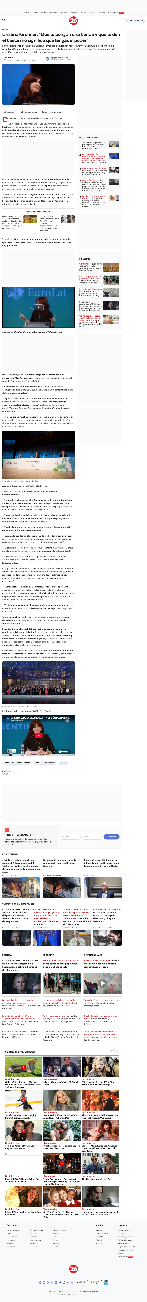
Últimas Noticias (13, 1230)
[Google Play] (96, 1282)
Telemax (99, 1240)
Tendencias (34, 1247)
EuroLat (63, 763)
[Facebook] (40, 1282)
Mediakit (124, 1243)
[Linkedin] (56, 1282)
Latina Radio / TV (102, 1233)
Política (6, 29)
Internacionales (92, 955)
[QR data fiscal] (106, 1284)
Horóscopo (11, 1240)
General (33, 1237)
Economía (48, 955)
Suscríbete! (111, 837)
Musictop (99, 1243)
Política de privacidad (126, 1240)
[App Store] (82, 1282)
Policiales (10, 1243)
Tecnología (11, 1247)
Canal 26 (10, 58)
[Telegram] (68, 1282)
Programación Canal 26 (126, 1247)
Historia (55, 1237)
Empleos (121, 1253)
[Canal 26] (74, 1269)
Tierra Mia (99, 1237)
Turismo (56, 1247)
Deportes (33, 1233)
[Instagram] (44, 1282)
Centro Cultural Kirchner (45, 763)
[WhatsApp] (64, 1282)
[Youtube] (52, 1282)
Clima (9, 1233)
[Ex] (48, 1282)
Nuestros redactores (125, 1250)
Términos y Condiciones (68, 1291)
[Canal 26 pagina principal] (73, 24)
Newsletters (125, 1257)
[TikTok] (60, 1282)
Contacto (121, 1233)
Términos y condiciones (126, 1237)
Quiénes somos (123, 1230)
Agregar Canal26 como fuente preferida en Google (61, 59)
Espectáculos (12, 1237)
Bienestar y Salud (36, 1230)
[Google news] (72, 1282)
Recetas (56, 1243)
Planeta (55, 1240)
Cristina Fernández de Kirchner (17, 763)
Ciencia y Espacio (59, 1230)
